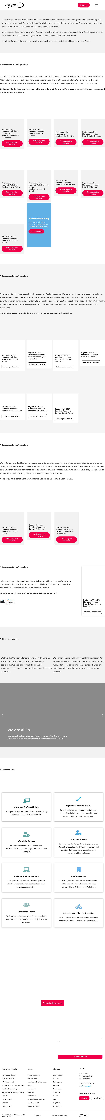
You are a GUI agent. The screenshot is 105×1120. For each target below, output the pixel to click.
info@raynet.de (86, 1086)
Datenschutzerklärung (84, 1042)
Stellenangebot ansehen (12, 540)
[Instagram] (87, 1115)
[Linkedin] (85, 1115)
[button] (96, 5)
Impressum (38, 1115)
